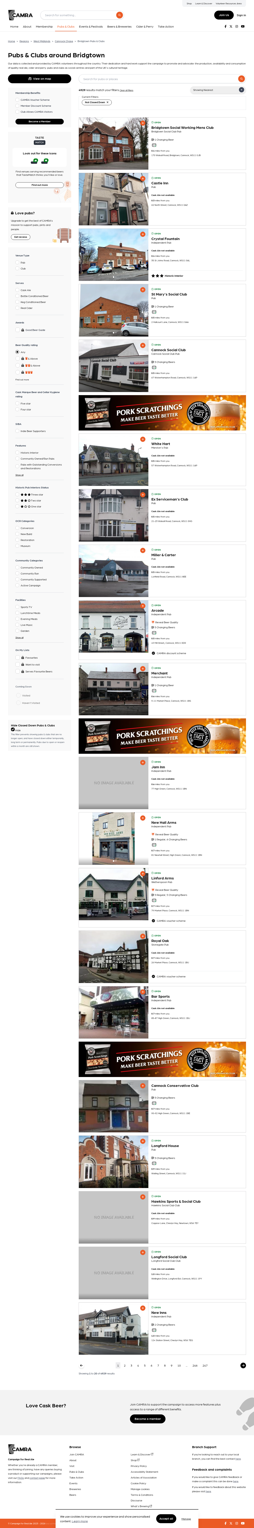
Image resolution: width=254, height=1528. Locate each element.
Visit (71, 1465)
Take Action (76, 1477)
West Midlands (41, 40)
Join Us (224, 15)
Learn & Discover (203, 3)
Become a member (148, 1418)
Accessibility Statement (144, 1471)
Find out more (40, 184)
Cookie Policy (138, 1483)
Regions (24, 40)
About (72, 1460)
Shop (189, 3)
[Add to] (142, 123)
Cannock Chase (64, 40)
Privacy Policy (139, 1465)
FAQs (20, 1477)
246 (194, 1365)
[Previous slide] (85, 255)
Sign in (241, 15)
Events (73, 1483)
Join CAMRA (76, 1454)
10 (179, 1365)
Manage (186, 1518)
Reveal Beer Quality (166, 622)
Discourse (136, 1500)
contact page (37, 1477)
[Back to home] (20, 15)
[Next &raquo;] (243, 1365)
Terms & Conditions (142, 1494)
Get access (20, 236)
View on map (42, 78)
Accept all (166, 1518)
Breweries (75, 1488)
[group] (113, 143)
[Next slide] (142, 255)
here (238, 1458)
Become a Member (40, 121)
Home (11, 40)
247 (205, 1365)
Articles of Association (144, 1477)
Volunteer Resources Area (229, 3)
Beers (72, 1494)
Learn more (80, 1521)
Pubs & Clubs (76, 1471)
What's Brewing (140, 1506)
